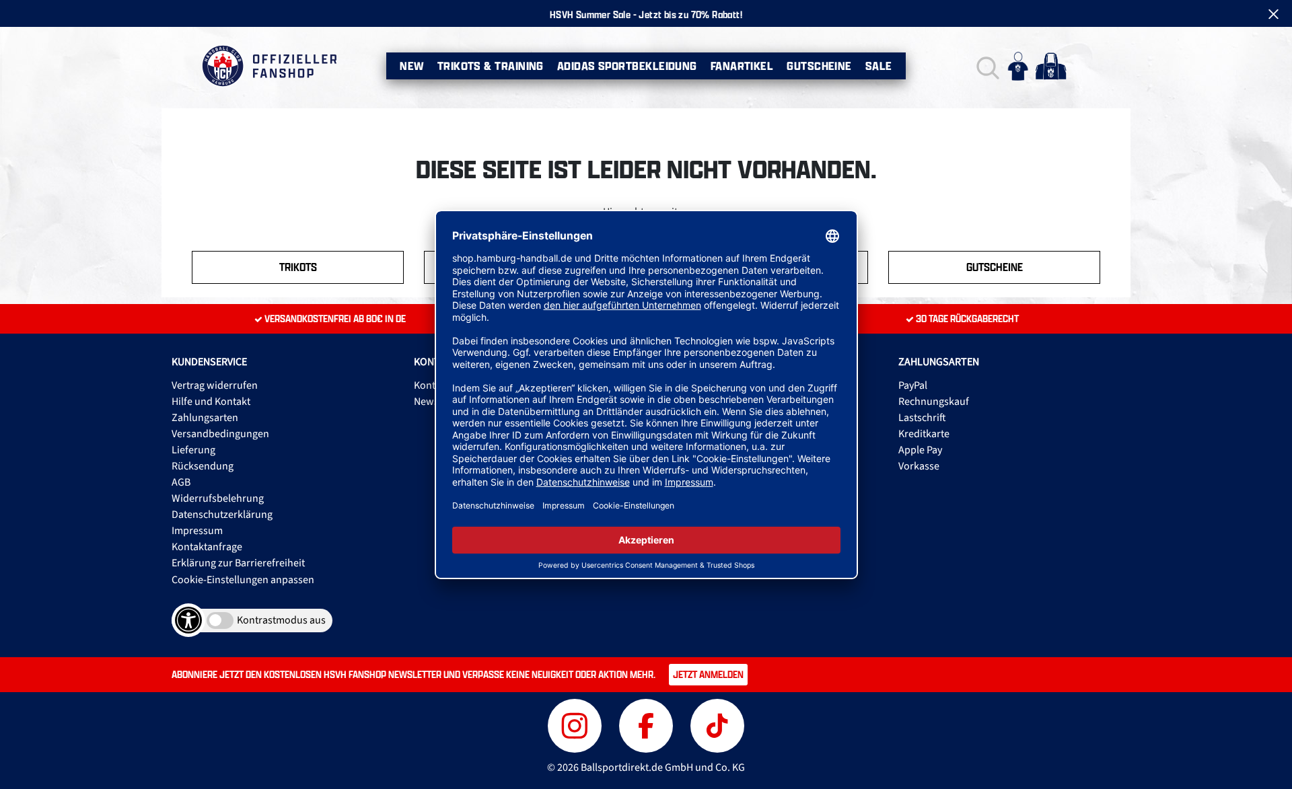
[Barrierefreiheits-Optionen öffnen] (188, 620)
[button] (986, 66)
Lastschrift (922, 417)
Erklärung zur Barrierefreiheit (238, 563)
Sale (878, 66)
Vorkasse (918, 466)
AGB (181, 482)
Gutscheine (819, 66)
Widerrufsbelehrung (218, 498)
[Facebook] (648, 724)
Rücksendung (203, 466)
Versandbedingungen (220, 434)
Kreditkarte (923, 434)
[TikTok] (717, 724)
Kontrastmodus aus (281, 620)
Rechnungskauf (933, 401)
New (411, 66)
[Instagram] (577, 724)
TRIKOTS (298, 267)
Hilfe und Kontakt (211, 401)
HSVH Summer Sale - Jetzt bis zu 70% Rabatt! (646, 14)
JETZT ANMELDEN (708, 674)
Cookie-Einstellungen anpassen (243, 580)
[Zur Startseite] (269, 66)
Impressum (197, 530)
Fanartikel (742, 66)
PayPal (912, 385)
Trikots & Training (490, 66)
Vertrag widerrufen (215, 385)
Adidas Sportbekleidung (627, 66)
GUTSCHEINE (994, 267)
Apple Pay (920, 450)
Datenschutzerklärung (222, 514)
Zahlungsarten (205, 417)
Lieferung (193, 450)
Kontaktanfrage (207, 547)
